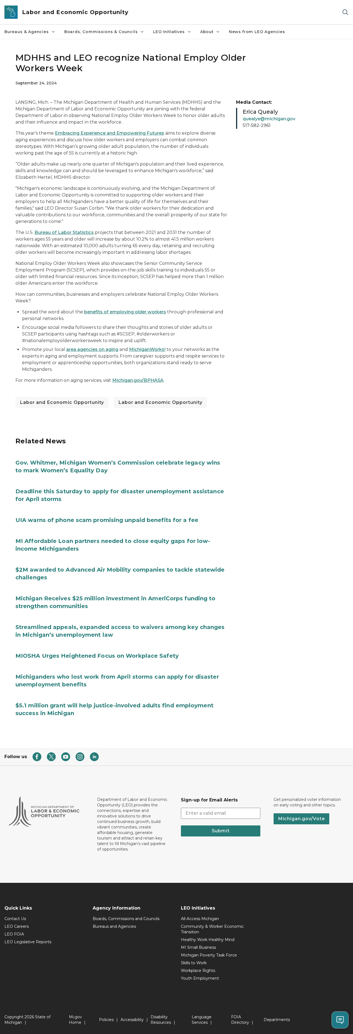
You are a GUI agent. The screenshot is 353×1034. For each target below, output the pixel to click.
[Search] (345, 12)
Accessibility (132, 1019)
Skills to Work (194, 962)
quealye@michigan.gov (269, 118)
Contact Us (15, 918)
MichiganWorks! (147, 349)
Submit (221, 830)
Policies (106, 1019)
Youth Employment (200, 978)
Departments (277, 1019)
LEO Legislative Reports (27, 941)
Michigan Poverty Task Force (209, 955)
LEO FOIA (14, 934)
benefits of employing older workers (125, 312)
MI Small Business (198, 947)
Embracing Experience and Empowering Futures (109, 133)
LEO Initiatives (168, 31)
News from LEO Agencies (257, 31)
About (206, 31)
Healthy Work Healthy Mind (207, 939)
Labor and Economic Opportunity (62, 402)
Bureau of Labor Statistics (64, 232)
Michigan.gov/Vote (301, 818)
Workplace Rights (198, 970)
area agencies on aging (92, 349)
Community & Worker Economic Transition (212, 929)
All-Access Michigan (200, 918)
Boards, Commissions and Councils (126, 918)
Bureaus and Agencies (114, 926)
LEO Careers (16, 926)
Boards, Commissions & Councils (101, 31)
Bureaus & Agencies (26, 31)
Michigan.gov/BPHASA (138, 380)
